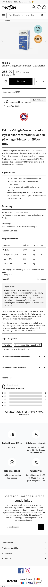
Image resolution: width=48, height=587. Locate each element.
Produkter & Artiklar (10, 548)
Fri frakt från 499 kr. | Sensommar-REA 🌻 (19, 2)
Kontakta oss (7, 558)
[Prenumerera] (41, 527)
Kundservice (7, 553)
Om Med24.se (7, 542)
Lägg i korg (21, 81)
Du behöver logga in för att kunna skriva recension (24, 413)
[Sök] (42, 15)
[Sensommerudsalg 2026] (38, 39)
